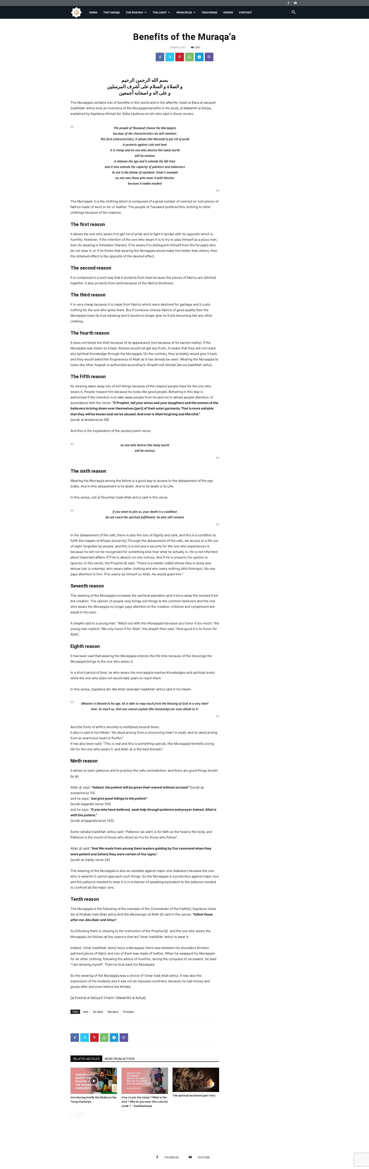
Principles (128, 1011)
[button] (293, 13)
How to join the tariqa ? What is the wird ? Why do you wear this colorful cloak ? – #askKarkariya (144, 1102)
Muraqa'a (113, 1011)
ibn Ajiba (98, 1011)
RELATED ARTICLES (86, 1059)
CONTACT (245, 12)
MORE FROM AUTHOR (120, 1059)
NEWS (93, 12)
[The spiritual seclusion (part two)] (196, 1080)
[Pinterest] (179, 57)
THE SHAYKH (134, 12)
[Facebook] (288, 3)
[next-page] (80, 1114)
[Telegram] (199, 57)
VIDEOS (228, 12)
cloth (85, 1011)
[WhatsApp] (189, 57)
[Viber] (209, 57)
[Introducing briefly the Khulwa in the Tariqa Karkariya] (93, 1081)
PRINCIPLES (184, 12)
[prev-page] (73, 1114)
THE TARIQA (111, 12)
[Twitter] (169, 57)
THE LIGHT (160, 12)
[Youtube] (295, 3)
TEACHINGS (209, 12)
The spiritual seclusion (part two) (194, 1095)
